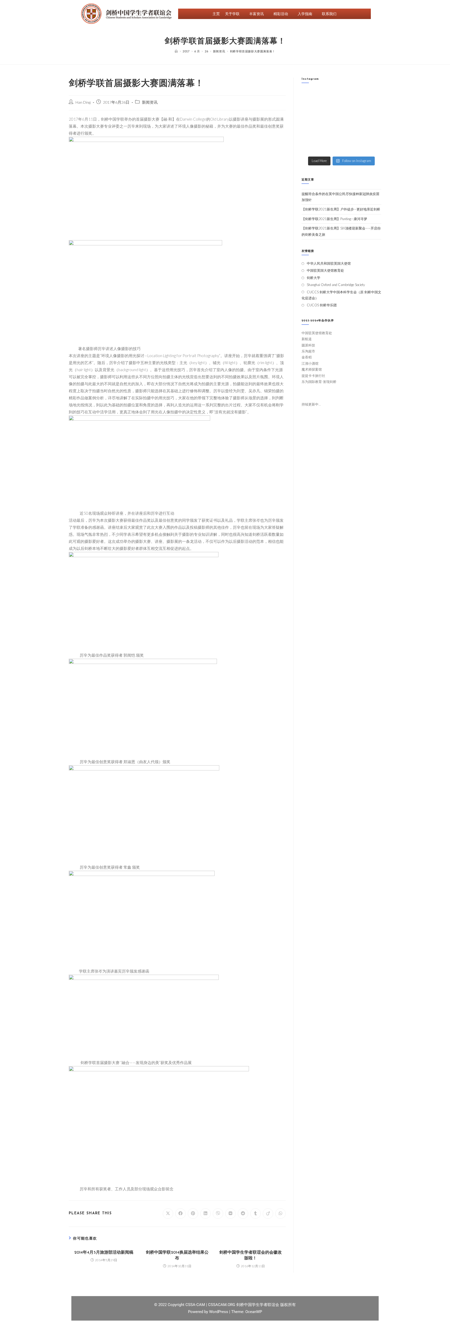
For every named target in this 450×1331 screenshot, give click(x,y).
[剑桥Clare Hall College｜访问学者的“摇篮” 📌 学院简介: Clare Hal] (352, 96)
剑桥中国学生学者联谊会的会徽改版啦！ (250, 1255)
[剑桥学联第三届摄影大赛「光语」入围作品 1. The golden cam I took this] (311, 122)
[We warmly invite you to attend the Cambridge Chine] (372, 147)
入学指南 (305, 13)
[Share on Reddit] (243, 1213)
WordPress (219, 1311)
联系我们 (329, 13)
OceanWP (253, 1311)
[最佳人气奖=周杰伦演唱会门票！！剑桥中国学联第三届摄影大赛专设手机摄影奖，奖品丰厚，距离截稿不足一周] (331, 134)
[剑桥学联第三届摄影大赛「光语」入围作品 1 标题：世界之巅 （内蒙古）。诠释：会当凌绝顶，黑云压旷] (311, 134)
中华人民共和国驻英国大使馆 (329, 263)
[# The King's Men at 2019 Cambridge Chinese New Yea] (311, 147)
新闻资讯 (150, 102)
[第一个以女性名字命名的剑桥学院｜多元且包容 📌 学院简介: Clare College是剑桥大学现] (331, 109)
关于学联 (232, 13)
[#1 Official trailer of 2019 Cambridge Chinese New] (352, 147)
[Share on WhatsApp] (280, 1213)
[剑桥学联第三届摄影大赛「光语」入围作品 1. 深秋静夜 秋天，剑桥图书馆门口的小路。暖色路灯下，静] (331, 122)
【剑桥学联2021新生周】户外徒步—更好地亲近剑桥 (341, 209)
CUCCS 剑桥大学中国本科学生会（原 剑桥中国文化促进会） (341, 295)
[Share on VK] (230, 1213)
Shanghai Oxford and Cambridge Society (336, 285)
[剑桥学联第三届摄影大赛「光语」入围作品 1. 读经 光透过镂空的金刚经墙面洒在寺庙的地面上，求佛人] (352, 122)
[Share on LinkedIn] (205, 1213)
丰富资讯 (256, 13)
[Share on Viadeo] (268, 1213)
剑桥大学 (313, 278)
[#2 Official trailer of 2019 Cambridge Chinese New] (331, 147)
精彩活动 (280, 13)
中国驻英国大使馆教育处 (325, 270)
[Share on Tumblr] (255, 1213)
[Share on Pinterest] (193, 1213)
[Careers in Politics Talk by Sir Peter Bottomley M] (372, 109)
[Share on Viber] (218, 1213)
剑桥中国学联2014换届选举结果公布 (177, 1255)
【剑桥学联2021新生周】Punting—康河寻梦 (334, 219)
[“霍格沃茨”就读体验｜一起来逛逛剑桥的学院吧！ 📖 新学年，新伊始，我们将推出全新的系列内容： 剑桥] (352, 109)
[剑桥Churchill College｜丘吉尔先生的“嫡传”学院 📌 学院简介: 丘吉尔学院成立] (372, 96)
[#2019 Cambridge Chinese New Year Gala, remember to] (372, 134)
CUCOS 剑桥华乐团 (322, 305)
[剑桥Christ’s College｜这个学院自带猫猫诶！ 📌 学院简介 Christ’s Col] (311, 109)
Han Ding (83, 102)
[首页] (176, 51)
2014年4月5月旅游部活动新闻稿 (103, 1253)
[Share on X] (168, 1213)
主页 (216, 13)
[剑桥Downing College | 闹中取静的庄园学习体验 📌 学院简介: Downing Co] (311, 96)
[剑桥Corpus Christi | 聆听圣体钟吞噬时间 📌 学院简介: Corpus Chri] (331, 96)
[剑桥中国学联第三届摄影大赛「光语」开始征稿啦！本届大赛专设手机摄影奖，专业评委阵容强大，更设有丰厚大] (352, 134)
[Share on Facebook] (180, 1213)
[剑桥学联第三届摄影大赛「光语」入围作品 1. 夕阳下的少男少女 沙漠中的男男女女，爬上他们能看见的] (372, 122)
